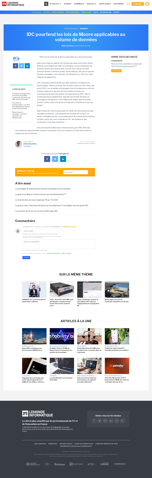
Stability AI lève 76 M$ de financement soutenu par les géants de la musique (61, 350)
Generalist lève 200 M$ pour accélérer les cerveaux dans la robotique (89, 350)
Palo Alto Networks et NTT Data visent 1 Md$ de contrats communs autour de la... (117, 380)
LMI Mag (116, 12)
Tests (95, 12)
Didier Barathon (30, 144)
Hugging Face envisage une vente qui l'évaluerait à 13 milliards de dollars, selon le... (33, 380)
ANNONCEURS (52, 444)
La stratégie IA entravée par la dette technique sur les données (43, 189)
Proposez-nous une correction (86, 143)
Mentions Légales (66, 444)
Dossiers (67, 4)
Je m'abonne (116, 70)
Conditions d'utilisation (66, 253)
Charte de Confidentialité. (37, 237)
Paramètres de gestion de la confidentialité (76, 446)
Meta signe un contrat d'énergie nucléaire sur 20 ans (117, 301)
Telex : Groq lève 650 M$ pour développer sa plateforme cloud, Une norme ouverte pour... (61, 303)
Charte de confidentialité (84, 444)
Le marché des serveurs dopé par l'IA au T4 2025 (36, 200)
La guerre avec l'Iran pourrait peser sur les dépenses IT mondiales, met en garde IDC (51, 205)
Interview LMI (105, 12)
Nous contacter (40, 444)
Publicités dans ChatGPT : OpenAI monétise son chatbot (117, 349)
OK (91, 172)
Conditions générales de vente (106, 444)
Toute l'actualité (71, 28)
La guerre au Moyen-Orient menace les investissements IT (40, 194)
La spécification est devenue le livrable (61, 379)
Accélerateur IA (72, 12)
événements (79, 4)
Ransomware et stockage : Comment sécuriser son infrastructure (19, 115)
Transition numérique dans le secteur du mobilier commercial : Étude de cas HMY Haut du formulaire (21, 96)
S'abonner (138, 4)
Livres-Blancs (105, 4)
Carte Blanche (58, 12)
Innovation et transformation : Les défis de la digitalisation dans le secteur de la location (21, 105)
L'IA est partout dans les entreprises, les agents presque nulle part (86, 380)
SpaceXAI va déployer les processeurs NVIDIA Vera (32, 349)
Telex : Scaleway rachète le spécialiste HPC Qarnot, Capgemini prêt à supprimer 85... (88, 303)
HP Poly (47, 12)
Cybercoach (86, 12)
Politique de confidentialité (53, 253)
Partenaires (118, 4)
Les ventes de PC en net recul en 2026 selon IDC (36, 211)
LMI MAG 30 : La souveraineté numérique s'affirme (34, 301)
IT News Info (57, 427)
